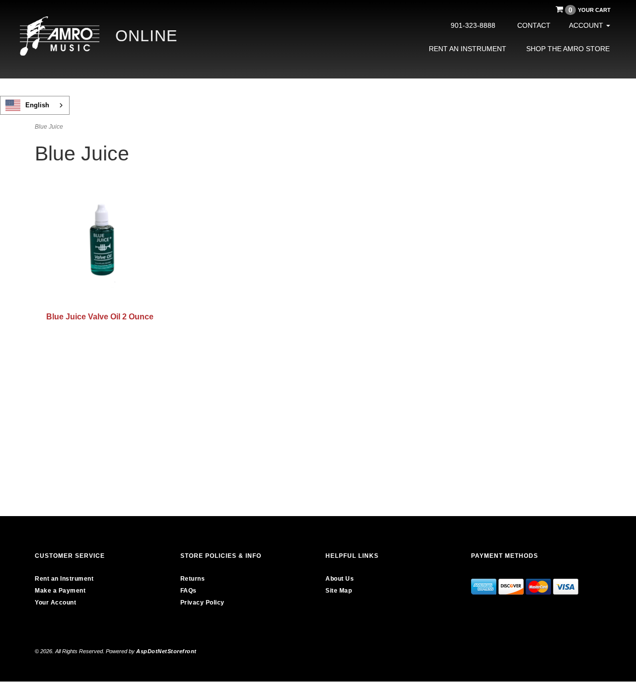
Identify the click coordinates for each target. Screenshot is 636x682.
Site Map (338, 590)
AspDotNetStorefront (166, 651)
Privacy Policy (202, 602)
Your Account (55, 602)
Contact (534, 25)
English (37, 105)
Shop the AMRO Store (568, 49)
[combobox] (35, 105)
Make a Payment (60, 590)
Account (587, 25)
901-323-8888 (473, 25)
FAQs (188, 590)
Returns (192, 578)
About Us (339, 578)
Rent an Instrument (467, 49)
